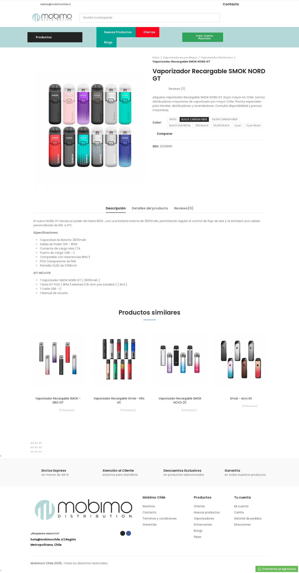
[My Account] (266, 18)
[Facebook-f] (185, 4)
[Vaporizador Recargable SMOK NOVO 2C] (180, 359)
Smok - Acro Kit (241, 398)
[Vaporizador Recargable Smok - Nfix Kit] (119, 359)
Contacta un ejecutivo (279, 569)
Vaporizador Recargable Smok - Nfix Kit (119, 400)
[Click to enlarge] (41, 188)
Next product (262, 60)
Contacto (231, 4)
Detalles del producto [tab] (150, 208)
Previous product (252, 60)
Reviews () (177, 88)
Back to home (257, 60)
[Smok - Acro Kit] (241, 359)
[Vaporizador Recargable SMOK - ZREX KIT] (58, 359)
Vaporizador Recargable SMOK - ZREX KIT (58, 400)
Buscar (213, 17)
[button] (32, 4)
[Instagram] (179, 4)
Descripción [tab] (116, 208)
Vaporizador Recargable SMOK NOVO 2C (180, 400)
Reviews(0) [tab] (183, 208)
